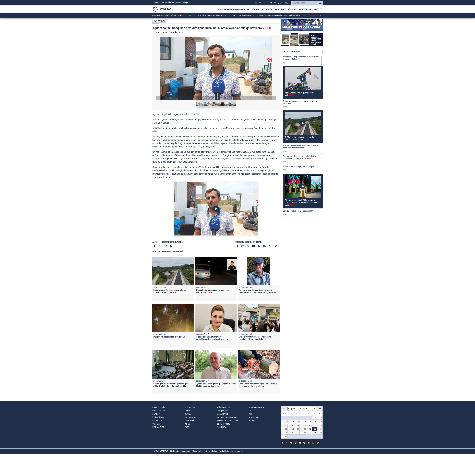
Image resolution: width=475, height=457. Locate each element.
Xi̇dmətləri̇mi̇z (223, 424)
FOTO (187, 427)
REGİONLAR (159, 20)
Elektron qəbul (256, 407)
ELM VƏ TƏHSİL (191, 407)
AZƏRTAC (195, 114)
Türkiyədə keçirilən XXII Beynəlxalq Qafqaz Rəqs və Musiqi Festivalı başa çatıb (301, 202)
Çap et (172, 32)
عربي (279, 3)
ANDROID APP (255, 417)
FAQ (250, 411)
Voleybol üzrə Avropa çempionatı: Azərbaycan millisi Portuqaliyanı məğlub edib (245, 15)
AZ (256, 3)
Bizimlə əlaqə (223, 407)
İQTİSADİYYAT (267, 9)
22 (315, 429)
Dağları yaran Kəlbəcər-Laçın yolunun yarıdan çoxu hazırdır (169, 291)
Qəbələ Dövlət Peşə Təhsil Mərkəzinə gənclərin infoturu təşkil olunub (255, 338)
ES (275, 3)
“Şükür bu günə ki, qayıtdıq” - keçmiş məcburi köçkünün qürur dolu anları (216, 385)
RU (260, 3)
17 (286, 429)
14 (310, 425)
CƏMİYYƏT (292, 9)
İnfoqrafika (190, 420)
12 (298, 425)
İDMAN (187, 411)
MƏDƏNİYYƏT (280, 9)
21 (310, 429)
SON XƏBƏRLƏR (292, 51)
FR (271, 3)
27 (305, 433)
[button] (216, 68)
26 (298, 433)
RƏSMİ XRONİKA (225, 9)
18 (293, 429)
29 (315, 433)
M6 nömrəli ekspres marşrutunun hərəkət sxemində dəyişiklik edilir (300, 146)
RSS (250, 414)
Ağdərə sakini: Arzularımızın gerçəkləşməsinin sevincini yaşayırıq (212, 338)
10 (286, 425)
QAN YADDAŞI (190, 417)
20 (305, 429)
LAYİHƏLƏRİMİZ (305, 9)
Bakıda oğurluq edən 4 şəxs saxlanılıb (299, 211)
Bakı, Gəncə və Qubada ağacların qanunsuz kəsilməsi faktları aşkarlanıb (258, 385)
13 (305, 425)
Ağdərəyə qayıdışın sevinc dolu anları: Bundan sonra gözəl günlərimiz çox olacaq (257, 291)
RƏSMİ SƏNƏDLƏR (241, 9)
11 (293, 425)
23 (321, 429)
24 (286, 433)
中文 (286, 3)
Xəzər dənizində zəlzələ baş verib (180, 15)
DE (267, 3)
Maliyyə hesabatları (227, 417)
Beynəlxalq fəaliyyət (227, 420)
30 (321, 433)
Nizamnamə (222, 414)
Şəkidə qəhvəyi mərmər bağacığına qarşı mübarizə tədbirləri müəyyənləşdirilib (171, 385)
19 (298, 429)
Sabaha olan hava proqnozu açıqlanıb (299, 166)
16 (321, 425)
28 (310, 433)
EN (263, 3)
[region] (303, 136)
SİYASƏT (256, 9)
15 (315, 425)
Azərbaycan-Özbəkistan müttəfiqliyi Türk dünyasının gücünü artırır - (300, 157)
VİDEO (316, 9)
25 (293, 433)
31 (286, 437)
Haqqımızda (222, 411)
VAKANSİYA (221, 427)
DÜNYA (188, 414)
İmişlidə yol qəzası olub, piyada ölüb (169, 337)
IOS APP (252, 420)
